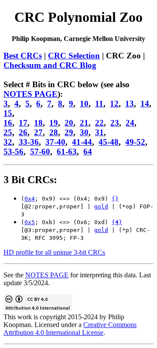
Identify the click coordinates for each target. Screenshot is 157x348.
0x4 (29, 198)
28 (53, 132)
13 (129, 103)
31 (99, 132)
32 (7, 142)
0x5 (29, 222)
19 (53, 122)
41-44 (82, 142)
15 (7, 113)
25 (7, 132)
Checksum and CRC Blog (49, 65)
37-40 (55, 142)
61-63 (67, 151)
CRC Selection (74, 55)
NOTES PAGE (30, 94)
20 (69, 122)
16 (7, 122)
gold (101, 206)
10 (84, 103)
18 (38, 122)
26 (23, 132)
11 (99, 103)
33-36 (29, 142)
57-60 (40, 151)
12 (114, 103)
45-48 (109, 142)
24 (130, 122)
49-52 (135, 142)
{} (115, 198)
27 (38, 132)
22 (99, 122)
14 (144, 103)
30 (84, 132)
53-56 (13, 151)
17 (23, 122)
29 (69, 132)
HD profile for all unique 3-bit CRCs (54, 252)
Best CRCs (22, 55)
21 (84, 122)
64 (87, 151)
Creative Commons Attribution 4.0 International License (70, 328)
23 (114, 122)
